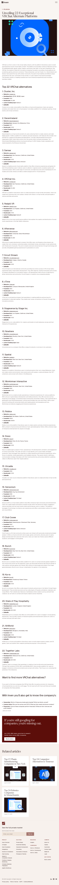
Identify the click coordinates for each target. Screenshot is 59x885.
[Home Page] (5, 2)
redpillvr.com (12, 206)
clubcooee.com (13, 520)
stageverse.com (13, 311)
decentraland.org (14, 121)
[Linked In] (51, 879)
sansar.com (12, 153)
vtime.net (11, 284)
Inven (25, 686)
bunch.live (12, 549)
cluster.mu (12, 94)
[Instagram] (53, 879)
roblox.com (12, 414)
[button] (56, 2)
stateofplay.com (13, 604)
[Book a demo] (9, 739)
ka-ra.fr (11, 577)
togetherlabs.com (14, 653)
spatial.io (11, 357)
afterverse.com (13, 231)
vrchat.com (12, 182)
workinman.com (13, 384)
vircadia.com (12, 469)
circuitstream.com (14, 258)
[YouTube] (56, 879)
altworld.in (12, 628)
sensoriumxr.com (14, 490)
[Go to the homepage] (3, 823)
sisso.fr (11, 439)
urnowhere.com (13, 334)
